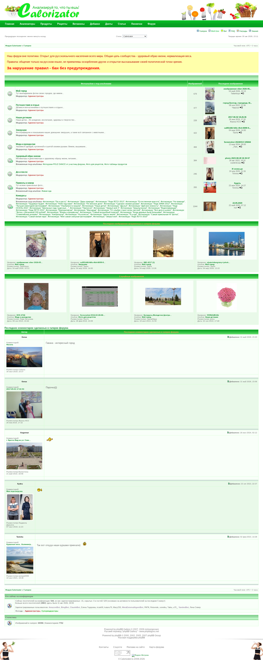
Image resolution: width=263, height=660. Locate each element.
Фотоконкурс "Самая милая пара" (31, 216)
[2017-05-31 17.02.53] (24, 418)
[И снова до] (209, 179)
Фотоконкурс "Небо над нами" (59, 204)
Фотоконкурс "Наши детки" (94, 206)
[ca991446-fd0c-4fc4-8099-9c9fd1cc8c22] (210, 139)
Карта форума (156, 647)
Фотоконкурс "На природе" (173, 201)
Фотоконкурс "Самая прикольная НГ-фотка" (158, 214)
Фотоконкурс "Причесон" (81, 208)
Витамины (79, 24)
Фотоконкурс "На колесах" (77, 214)
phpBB (118, 635)
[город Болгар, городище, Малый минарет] (210, 114)
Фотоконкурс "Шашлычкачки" (134, 208)
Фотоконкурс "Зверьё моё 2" (107, 208)
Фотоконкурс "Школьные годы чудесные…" (49, 208)
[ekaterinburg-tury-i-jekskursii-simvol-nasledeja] (227, 255)
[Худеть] (210, 192)
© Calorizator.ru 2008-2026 (131, 659)
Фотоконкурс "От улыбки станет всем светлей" (119, 210)
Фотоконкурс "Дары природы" (81, 201)
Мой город (21, 91)
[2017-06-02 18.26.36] (210, 124)
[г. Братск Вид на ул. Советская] (24, 469)
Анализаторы (27, 24)
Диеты (109, 24)
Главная (9, 24)
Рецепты (62, 24)
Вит (225, 31)
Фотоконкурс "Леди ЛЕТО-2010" (133, 216)
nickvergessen (152, 629)
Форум (151, 24)
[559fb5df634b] (227, 309)
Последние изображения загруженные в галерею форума (131, 224)
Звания (254, 31)
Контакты (104, 647)
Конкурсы (21, 195)
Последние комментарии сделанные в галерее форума (36, 328)
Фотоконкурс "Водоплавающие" (162, 208)
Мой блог (215, 31)
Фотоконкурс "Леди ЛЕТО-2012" (110, 201)
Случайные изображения (131, 276)
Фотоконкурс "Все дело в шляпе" (157, 210)
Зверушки (21, 130)
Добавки (95, 24)
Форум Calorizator (13, 46)
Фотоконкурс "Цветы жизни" (103, 214)
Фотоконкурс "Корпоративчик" (59, 210)
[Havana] (24, 367)
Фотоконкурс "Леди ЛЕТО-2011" (30, 210)
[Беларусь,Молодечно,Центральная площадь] (163, 304)
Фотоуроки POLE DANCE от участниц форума (64, 164)
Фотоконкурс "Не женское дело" (88, 204)
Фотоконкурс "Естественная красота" (143, 201)
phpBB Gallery (123, 629)
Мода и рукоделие (25, 144)
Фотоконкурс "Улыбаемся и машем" (64, 206)
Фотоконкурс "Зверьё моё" (105, 216)
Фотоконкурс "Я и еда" (127, 214)
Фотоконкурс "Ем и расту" (55, 201)
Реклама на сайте (136, 647)
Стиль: (119, 36)
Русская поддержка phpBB (131, 638)
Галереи (203, 31)
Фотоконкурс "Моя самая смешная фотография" (70, 216)
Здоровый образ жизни (28, 156)
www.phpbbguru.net (149, 631)
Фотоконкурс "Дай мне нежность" (144, 206)
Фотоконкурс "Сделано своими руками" (122, 204)
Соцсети (117, 647)
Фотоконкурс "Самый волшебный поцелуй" (99, 212)
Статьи (122, 24)
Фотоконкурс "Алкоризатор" (51, 214)
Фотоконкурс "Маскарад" (85, 210)
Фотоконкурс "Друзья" (118, 206)
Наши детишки (23, 117)
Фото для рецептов (94, 164)
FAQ (233, 31)
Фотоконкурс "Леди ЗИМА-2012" (155, 204)
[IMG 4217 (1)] (163, 256)
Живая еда (46, 191)
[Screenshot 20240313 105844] (210, 153)
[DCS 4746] (36, 309)
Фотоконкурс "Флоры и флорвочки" (63, 212)
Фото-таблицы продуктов (115, 164)
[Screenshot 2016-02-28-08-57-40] (100, 306)
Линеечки (136, 24)
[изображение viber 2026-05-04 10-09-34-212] (210, 99)
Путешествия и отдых (27, 105)
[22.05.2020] (210, 210)
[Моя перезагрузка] (19, 520)
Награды (243, 31)
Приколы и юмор (25, 183)
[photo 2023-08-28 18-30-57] (210, 164)
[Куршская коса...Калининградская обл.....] (19, 573)
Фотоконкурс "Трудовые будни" (30, 204)
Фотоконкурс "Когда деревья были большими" (141, 212)
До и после (22, 172)
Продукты (46, 24)
